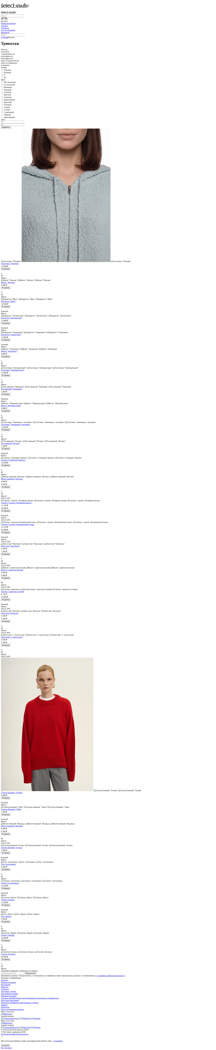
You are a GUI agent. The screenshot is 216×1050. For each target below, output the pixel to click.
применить (6, 127)
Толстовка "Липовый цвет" (12, 370)
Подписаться (31, 973)
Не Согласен (6, 1048)
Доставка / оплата (8, 991)
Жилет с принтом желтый (12, 570)
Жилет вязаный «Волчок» (12, 479)
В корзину (6, 269)
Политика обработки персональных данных (20, 1003)
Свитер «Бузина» (8, 954)
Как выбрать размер (9, 994)
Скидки (4, 26)
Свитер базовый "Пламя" (12, 793)
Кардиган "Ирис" (8, 301)
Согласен (5, 1045)
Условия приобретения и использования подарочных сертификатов (30, 998)
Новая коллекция (8, 23)
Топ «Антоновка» (8, 864)
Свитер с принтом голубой (12, 592)
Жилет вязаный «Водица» (12, 826)
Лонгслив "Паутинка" (10, 546)
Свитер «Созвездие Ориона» (13, 460)
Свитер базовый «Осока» (12, 848)
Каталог (4, 980)
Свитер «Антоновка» (10, 883)
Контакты (5, 32)
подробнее (58, 1041)
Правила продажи (8, 996)
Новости (4, 987)
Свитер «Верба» (8, 935)
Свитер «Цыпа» (8, 900)
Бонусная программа (10, 1000)
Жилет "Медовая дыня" (11, 406)
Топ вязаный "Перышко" (11, 389)
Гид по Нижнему (8, 30)
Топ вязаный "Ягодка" (10, 443)
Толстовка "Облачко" (10, 263)
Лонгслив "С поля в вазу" (12, 637)
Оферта (4, 1005)
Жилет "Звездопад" (9, 351)
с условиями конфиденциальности (110, 976)
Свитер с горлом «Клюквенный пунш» (17, 524)
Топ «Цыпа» (6, 916)
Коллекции (5, 985)
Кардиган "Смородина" (11, 335)
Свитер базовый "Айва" (11, 809)
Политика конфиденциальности (14, 1034)
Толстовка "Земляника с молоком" (15, 424)
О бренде (5, 28)
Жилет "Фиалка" (8, 282)
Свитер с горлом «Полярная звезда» (16, 503)
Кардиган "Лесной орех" (11, 318)
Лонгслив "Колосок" (10, 613)
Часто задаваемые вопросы (12, 1009)
